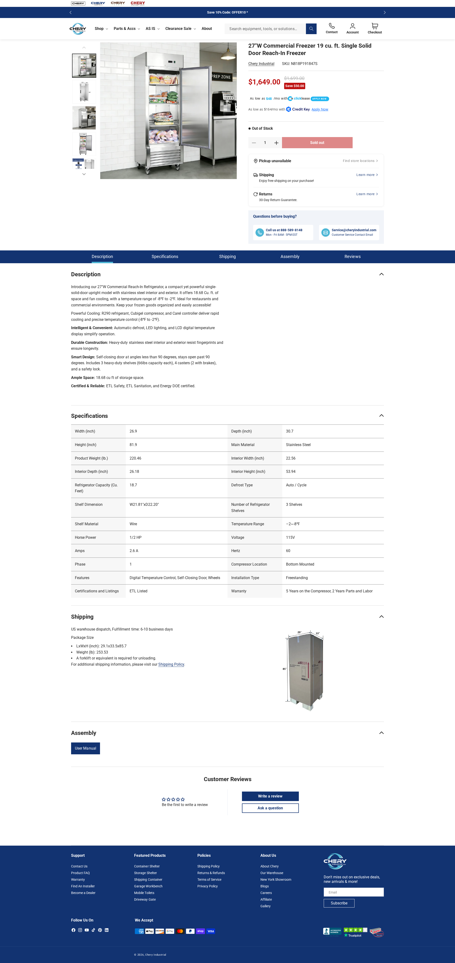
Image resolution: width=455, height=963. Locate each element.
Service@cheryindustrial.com (354, 230)
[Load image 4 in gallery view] (84, 144)
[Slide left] (84, 47)
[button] (100, 28)
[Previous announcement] (70, 12)
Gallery (265, 906)
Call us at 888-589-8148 (284, 230)
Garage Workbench (148, 886)
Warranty (78, 879)
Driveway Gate (144, 899)
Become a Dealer (83, 892)
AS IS (150, 28)
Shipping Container (148, 879)
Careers (266, 892)
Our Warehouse (271, 873)
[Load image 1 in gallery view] (84, 66)
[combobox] (271, 28)
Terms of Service (209, 879)
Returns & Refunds (211, 873)
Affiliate (266, 899)
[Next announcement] (384, 12)
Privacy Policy (207, 886)
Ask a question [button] (270, 808)
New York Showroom (275, 879)
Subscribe (339, 903)
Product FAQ (80, 873)
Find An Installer (83, 886)
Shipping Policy (171, 664)
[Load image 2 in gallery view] (84, 92)
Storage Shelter (145, 873)
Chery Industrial (261, 64)
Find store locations (359, 161)
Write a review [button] (270, 796)
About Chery (269, 866)
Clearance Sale (178, 28)
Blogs (264, 886)
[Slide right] (84, 174)
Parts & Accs (125, 28)
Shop (99, 28)
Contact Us (79, 866)
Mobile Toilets (144, 892)
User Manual (85, 748)
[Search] (311, 28)
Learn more (365, 175)
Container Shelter (146, 866)
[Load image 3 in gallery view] (84, 118)
